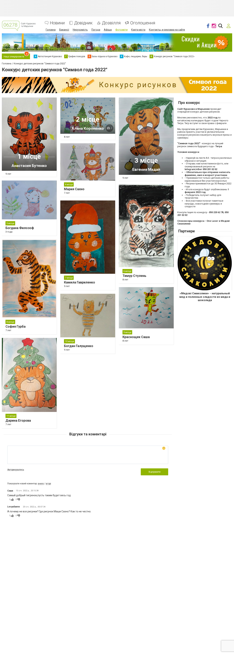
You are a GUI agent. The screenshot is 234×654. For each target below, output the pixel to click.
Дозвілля (111, 23)
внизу (41, 483)
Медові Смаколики (194, 293)
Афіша (108, 29)
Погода (95, 29)
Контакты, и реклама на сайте (167, 29)
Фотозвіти (121, 29)
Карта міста (138, 29)
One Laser (212, 221)
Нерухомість (80, 29)
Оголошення (142, 23)
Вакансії (64, 29)
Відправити (155, 472)
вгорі (48, 483)
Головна (51, 29)
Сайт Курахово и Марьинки (193, 109)
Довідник (83, 23)
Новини (57, 23)
